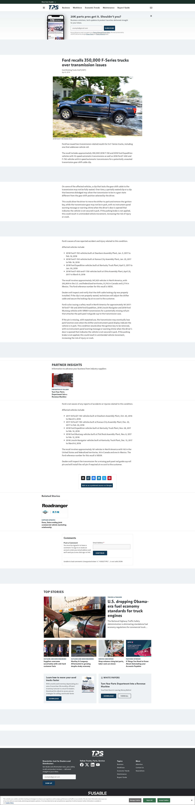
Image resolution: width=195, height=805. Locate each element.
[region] (97, 800)
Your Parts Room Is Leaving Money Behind (116, 690)
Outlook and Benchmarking (55, 659)
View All (124, 696)
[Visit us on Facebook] (82, 764)
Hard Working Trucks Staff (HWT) (74, 70)
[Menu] (44, 7)
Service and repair (106, 659)
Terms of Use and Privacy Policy (101, 32)
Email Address (98, 542)
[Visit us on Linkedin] (92, 764)
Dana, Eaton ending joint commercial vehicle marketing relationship (54, 524)
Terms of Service (100, 34)
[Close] (192, 800)
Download (54, 699)
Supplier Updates (48, 520)
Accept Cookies (163, 800)
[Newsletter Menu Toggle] (151, 7)
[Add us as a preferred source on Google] (88, 478)
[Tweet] (104, 478)
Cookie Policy (10, 803)
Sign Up (48, 783)
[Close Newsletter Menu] (151, 16)
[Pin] (109, 478)
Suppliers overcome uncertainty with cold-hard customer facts (55, 663)
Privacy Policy (90, 34)
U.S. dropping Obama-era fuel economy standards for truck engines (128, 608)
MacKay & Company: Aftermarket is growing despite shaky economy (81, 663)
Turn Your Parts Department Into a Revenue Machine (59, 394)
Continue (100, 553)
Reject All (149, 800)
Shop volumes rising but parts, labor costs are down (111, 662)
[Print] (83, 478)
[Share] (94, 478)
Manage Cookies (135, 800)
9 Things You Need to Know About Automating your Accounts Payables (137, 663)
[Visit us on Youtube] (98, 764)
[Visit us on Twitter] (87, 764)
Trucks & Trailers (115, 597)
